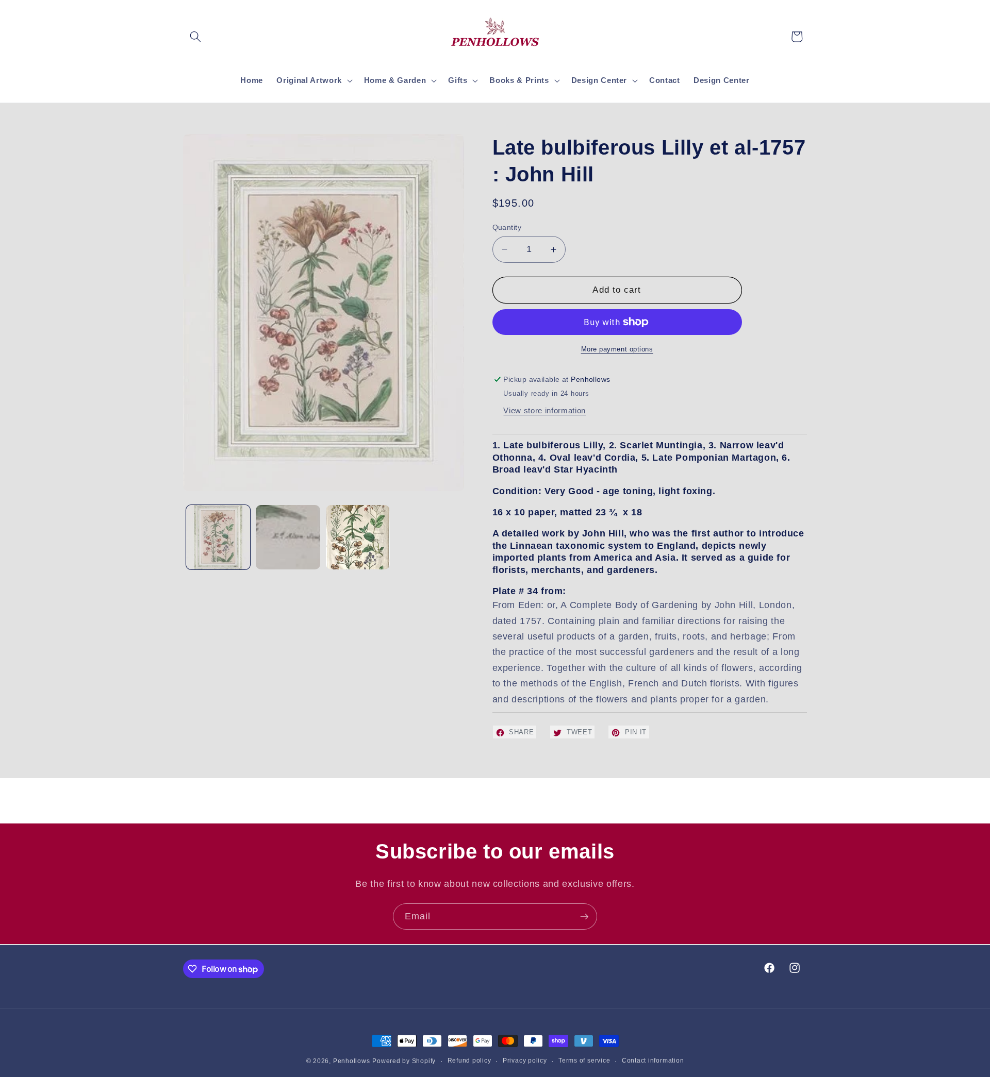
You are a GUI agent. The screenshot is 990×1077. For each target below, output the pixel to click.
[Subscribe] (584, 916)
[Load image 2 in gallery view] (288, 537)
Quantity (507, 227)
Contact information (653, 1060)
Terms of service (584, 1060)
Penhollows (351, 1061)
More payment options (617, 349)
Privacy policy (525, 1060)
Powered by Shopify (404, 1061)
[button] (195, 36)
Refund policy (469, 1060)
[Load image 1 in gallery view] (218, 537)
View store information (544, 411)
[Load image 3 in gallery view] (358, 537)
